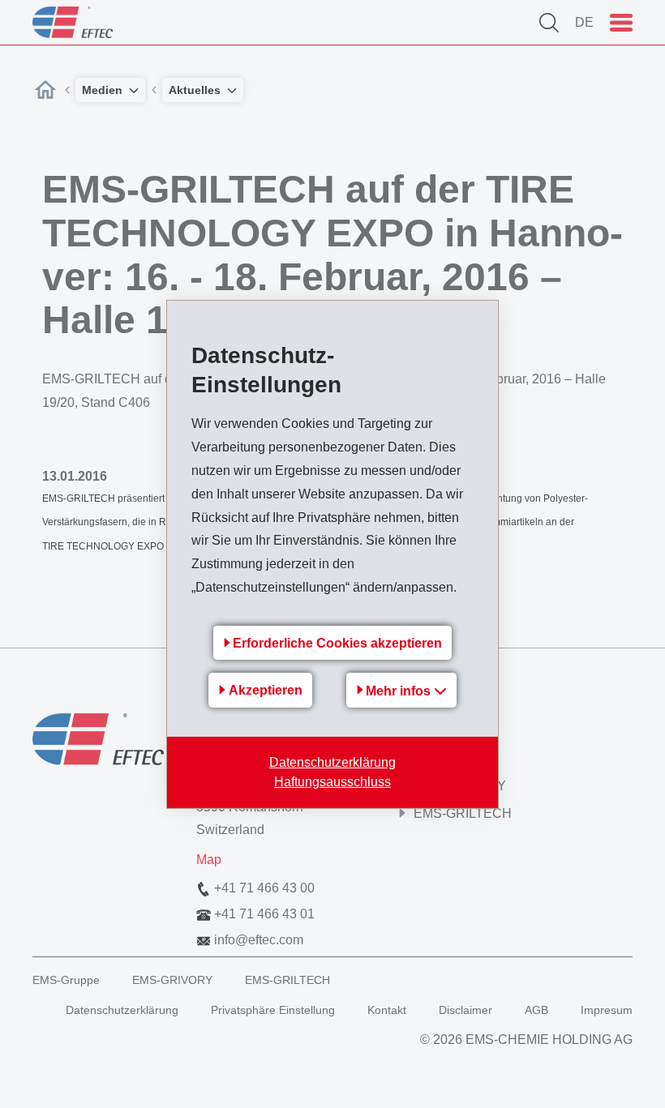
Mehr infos (400, 691)
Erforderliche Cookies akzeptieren (337, 643)
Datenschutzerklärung (332, 762)
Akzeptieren (265, 690)
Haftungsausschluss (332, 782)
